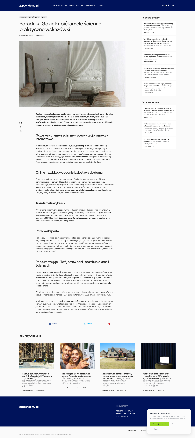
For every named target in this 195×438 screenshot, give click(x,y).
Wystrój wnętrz (34, 17)
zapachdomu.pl (28, 5)
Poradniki (23, 17)
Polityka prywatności (125, 414)
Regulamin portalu (124, 411)
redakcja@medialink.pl (64, 434)
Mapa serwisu (122, 417)
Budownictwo (131, 430)
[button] (166, 5)
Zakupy (44, 17)
